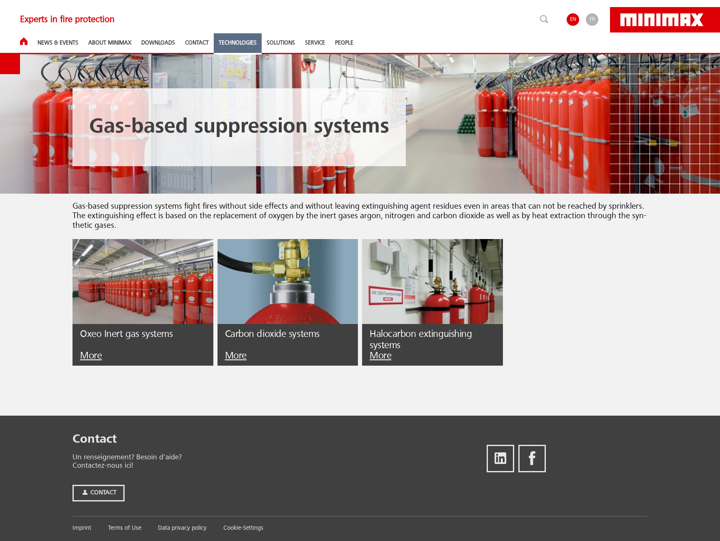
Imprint (81, 528)
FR (592, 19)
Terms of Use (124, 528)
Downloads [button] (158, 43)
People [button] (344, 43)
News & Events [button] (58, 43)
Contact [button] (197, 43)
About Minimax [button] (109, 43)
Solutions (281, 43)
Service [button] (315, 43)
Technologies (238, 43)
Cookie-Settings (243, 528)
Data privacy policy (182, 528)
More (91, 356)
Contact (102, 493)
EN (573, 19)
